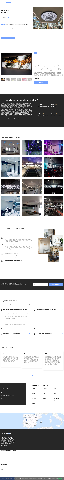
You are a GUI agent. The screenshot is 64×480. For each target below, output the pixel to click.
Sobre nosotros (27, 2)
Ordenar (8, 38)
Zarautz (33, 403)
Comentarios (41, 2)
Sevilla (39, 459)
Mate (7, 24)
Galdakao (44, 393)
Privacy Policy (40, 463)
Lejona (55, 395)
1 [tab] (31, 375)
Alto (27, 24)
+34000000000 (56, 2)
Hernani (33, 395)
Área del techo (3, 17)
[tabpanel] (10, 359)
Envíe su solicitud (56, 284)
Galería (34, 2)
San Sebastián (56, 398)
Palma (1, 455)
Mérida (20, 455)
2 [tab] (32, 375)
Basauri (55, 388)
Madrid (39, 453)
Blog (1, 444)
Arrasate (33, 388)
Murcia (39, 455)
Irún (43, 395)
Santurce (33, 400)
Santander (21, 459)
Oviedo (1, 457)
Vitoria (55, 400)
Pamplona (21, 457)
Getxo (55, 393)
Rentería (44, 398)
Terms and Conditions (23, 463)
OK (60, 478)
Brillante (2, 24)
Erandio (33, 393)
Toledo (1, 461)
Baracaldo (45, 388)
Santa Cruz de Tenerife (42, 457)
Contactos (48, 2)
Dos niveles (12, 24)
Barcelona (2, 453)
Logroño (20, 453)
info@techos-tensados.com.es (8, 395)
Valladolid (40, 461)
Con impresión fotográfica (20, 24)
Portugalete (34, 398)
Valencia (20, 461)
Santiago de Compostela (4, 459)
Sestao (44, 400)
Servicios (20, 2)
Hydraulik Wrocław (4, 445)
